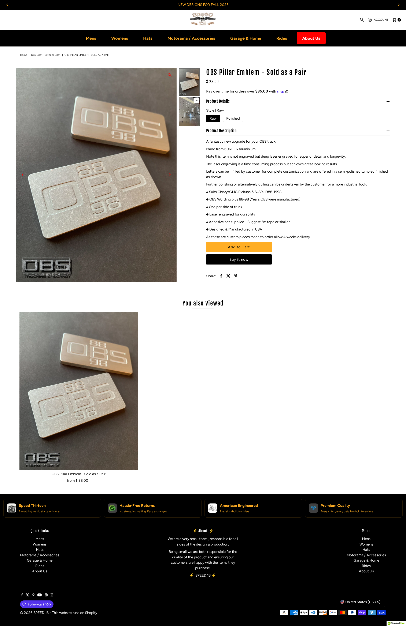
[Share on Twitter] (228, 275)
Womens (119, 38)
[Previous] (7, 5)
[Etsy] (52, 595)
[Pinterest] (33, 595)
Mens (91, 38)
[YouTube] (39, 595)
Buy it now (239, 259)
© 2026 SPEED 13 (34, 613)
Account (381, 20)
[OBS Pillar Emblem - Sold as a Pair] (78, 391)
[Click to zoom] (169, 75)
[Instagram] (46, 595)
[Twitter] (27, 595)
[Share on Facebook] (221, 275)
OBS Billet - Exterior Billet (45, 54)
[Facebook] (22, 595)
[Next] (398, 5)
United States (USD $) (362, 602)
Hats (147, 38)
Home (23, 54)
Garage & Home (245, 38)
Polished (233, 118)
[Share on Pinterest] (235, 275)
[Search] (362, 20)
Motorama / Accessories (191, 38)
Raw (213, 118)
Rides (281, 38)
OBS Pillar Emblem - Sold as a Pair (79, 474)
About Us (311, 38)
